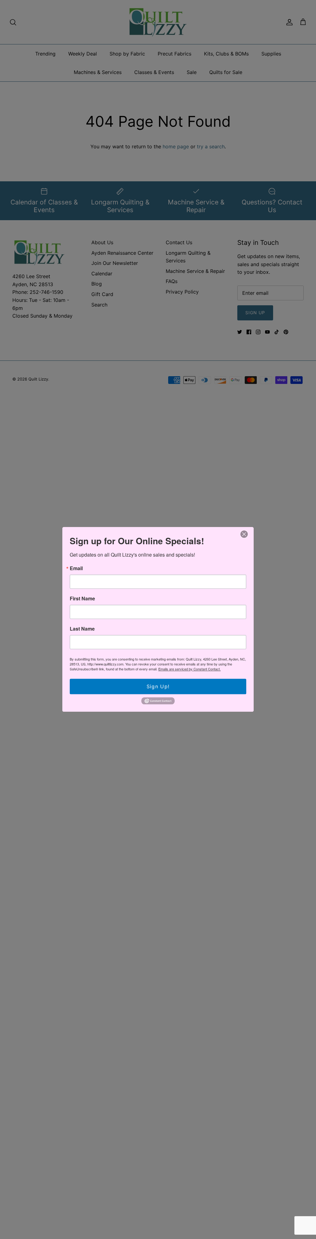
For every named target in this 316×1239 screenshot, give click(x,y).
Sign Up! (158, 686)
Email (76, 568)
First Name (82, 598)
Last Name (82, 628)
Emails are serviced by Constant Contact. (189, 668)
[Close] (244, 534)
